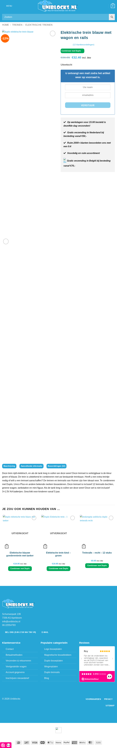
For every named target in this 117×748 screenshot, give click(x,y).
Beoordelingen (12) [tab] (56, 466)
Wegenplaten (51, 666)
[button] (7, 5)
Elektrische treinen (39, 25)
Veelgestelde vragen (16, 666)
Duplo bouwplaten (53, 660)
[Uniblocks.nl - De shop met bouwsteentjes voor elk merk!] (58, 6)
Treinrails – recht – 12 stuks (97, 553)
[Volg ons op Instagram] (60, 699)
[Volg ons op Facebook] (57, 699)
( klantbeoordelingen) (83, 44)
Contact (10, 649)
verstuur (88, 105)
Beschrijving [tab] (9, 466)
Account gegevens (15, 672)
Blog (46, 678)
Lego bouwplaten (53, 649)
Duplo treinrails (52, 672)
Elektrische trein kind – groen (58, 554)
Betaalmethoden (14, 655)
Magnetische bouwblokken (57, 655)
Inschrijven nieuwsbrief (17, 678)
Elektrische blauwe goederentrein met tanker (20, 554)
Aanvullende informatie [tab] (31, 466)
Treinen (17, 25)
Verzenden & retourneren (18, 660)
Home (5, 25)
